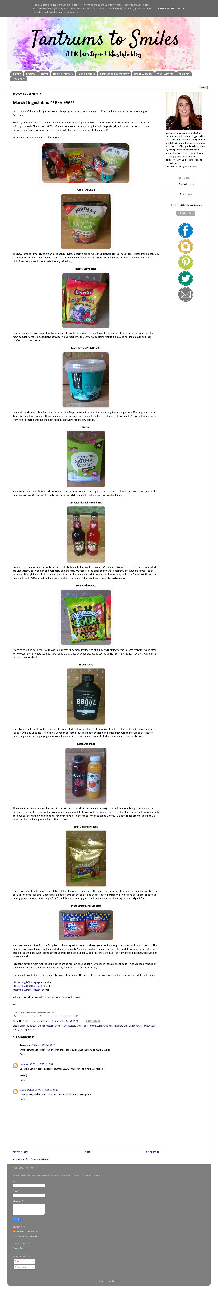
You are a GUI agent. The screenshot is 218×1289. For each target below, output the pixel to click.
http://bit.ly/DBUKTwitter (26, 990)
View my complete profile (25, 1236)
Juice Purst (102, 1026)
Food (85, 1026)
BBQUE (33, 1026)
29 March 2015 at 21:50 (43, 1045)
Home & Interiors (63, 74)
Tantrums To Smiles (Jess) (28, 1232)
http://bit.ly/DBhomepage (27, 982)
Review (146, 1026)
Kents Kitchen (115, 1026)
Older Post (152, 1152)
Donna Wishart (27, 1090)
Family (17, 74)
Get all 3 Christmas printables (188, 205)
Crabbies (59, 1026)
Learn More (166, 8)
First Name (186, 194)
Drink (79, 1026)
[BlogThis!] (90, 1021)
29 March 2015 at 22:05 (46, 1090)
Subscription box (27, 1030)
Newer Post (20, 1152)
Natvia (139, 1026)
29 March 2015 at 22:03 (41, 1064)
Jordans (92, 1026)
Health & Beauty (143, 74)
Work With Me (165, 74)
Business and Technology (114, 74)
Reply (22, 1054)
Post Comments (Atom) (37, 1159)
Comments (22, 1267)
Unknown (24, 1064)
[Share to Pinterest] (98, 1021)
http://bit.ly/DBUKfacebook (27, 986)
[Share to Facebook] (95, 1021)
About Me (184, 74)
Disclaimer (19, 79)
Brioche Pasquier (46, 1026)
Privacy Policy (19, 1248)
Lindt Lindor (129, 1026)
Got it (181, 8)
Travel (44, 74)
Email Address (186, 184)
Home (86, 1152)
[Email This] (87, 1021)
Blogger (115, 1281)
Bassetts (24, 1026)
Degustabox (69, 1026)
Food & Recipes (86, 74)
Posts (19, 1261)
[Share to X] (93, 1021)
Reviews (30, 74)
